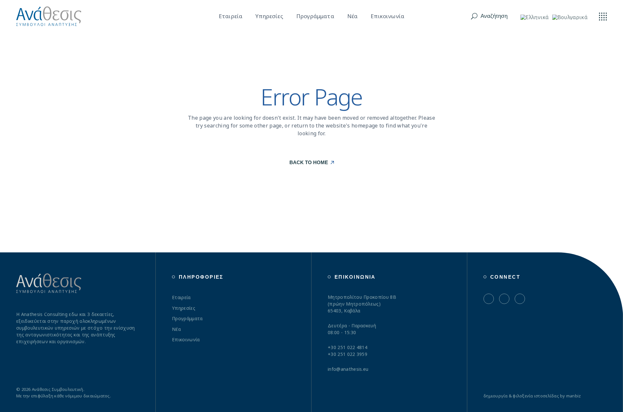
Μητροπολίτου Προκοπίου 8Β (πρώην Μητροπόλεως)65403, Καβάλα (362, 304)
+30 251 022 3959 (347, 354)
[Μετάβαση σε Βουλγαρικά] (570, 17)
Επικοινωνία (186, 339)
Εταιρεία (181, 297)
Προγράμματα (187, 318)
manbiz (573, 396)
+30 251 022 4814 (347, 347)
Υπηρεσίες (183, 308)
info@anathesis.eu (348, 369)
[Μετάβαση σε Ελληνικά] (534, 17)
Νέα (176, 329)
